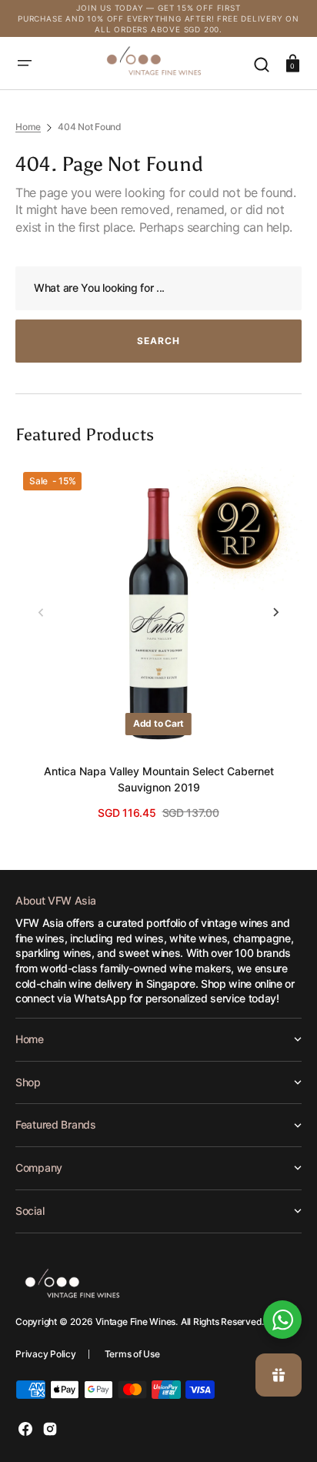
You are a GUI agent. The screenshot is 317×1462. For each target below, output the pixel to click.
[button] (25, 63)
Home (28, 126)
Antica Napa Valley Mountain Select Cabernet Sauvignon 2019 (159, 779)
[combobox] (158, 288)
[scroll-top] (284, 1267)
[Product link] (158, 642)
